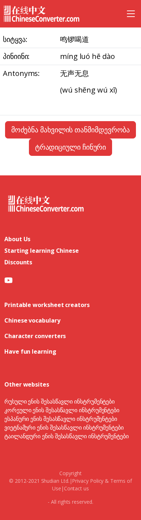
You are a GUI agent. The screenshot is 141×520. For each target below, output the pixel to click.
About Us (17, 239)
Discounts (18, 262)
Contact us (76, 488)
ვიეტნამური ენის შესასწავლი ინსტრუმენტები (64, 427)
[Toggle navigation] (131, 14)
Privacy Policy (87, 480)
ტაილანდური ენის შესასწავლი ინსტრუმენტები (66, 436)
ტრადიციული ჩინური (70, 147)
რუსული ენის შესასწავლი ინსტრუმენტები (59, 401)
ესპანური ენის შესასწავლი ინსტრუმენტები (60, 419)
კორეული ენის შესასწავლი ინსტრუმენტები (61, 410)
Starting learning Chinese (41, 251)
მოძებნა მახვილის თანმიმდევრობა (70, 130)
